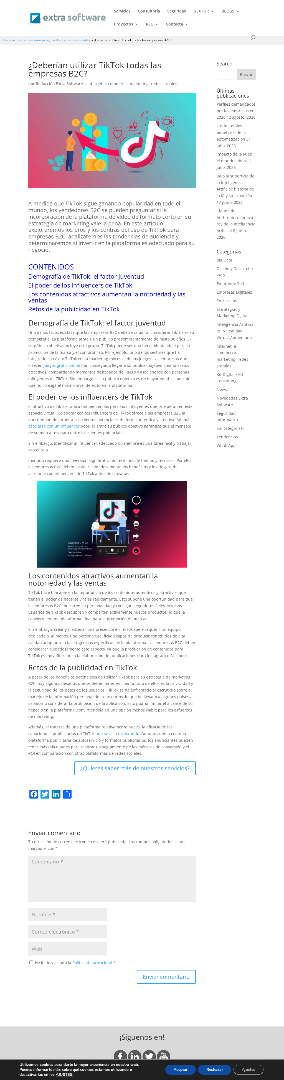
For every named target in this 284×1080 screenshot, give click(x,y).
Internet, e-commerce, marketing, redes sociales (53, 40)
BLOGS (228, 11)
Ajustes (248, 1069)
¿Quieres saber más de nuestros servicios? (135, 768)
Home (7, 40)
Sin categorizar (230, 428)
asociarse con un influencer (54, 426)
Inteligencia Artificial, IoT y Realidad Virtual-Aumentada (236, 331)
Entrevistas (227, 300)
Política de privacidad (92, 962)
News (222, 389)
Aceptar (180, 1069)
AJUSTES (64, 1074)
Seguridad (176, 11)
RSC (149, 24)
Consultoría (149, 11)
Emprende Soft (230, 283)
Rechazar (214, 1069)
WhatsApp (226, 445)
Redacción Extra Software (59, 83)
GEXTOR (201, 11)
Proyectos (123, 24)
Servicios (122, 11)
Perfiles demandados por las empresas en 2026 (236, 110)
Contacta (174, 24)
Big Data (224, 260)
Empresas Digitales (234, 292)
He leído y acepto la (75, 962)
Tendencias (227, 436)
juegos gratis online (62, 365)
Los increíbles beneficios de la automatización (231, 132)
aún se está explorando (117, 733)
